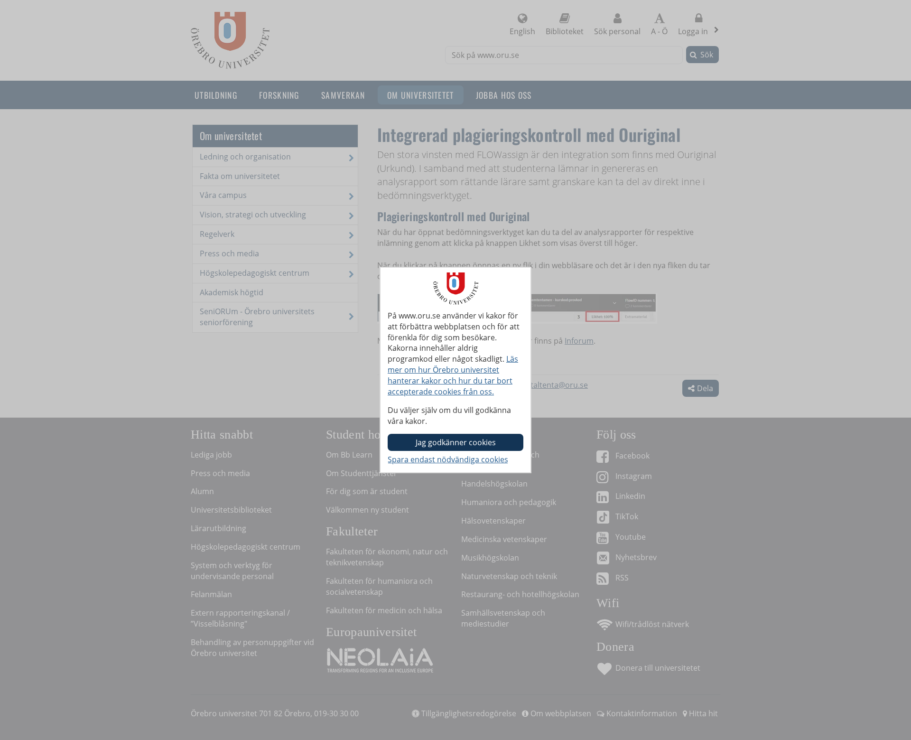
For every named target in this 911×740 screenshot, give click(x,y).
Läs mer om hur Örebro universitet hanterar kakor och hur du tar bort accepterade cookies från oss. (453, 375)
